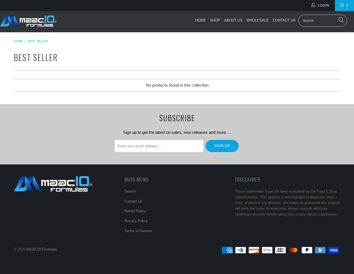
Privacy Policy (136, 221)
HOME (200, 20)
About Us (233, 20)
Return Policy (135, 211)
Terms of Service (138, 231)
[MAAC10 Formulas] (28, 21)
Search (130, 191)
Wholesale (257, 20)
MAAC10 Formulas (42, 249)
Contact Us (284, 20)
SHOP (215, 20)
